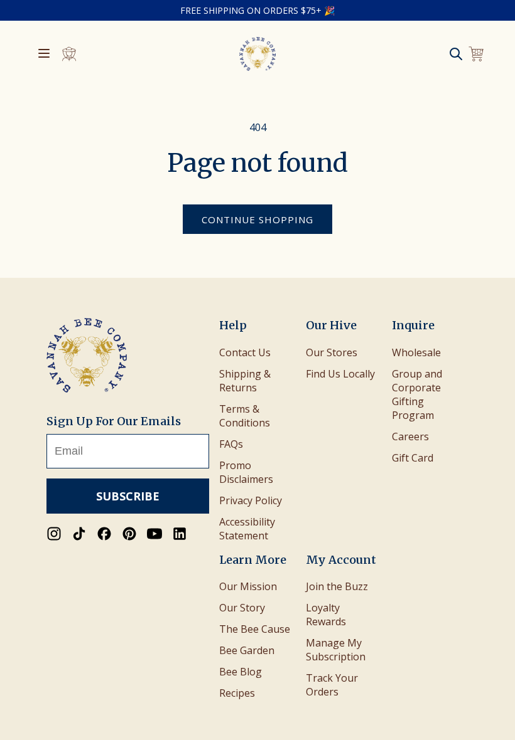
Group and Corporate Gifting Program (417, 394)
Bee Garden (246, 650)
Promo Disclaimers (246, 472)
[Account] (69, 53)
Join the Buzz (337, 586)
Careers (410, 436)
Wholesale (416, 352)
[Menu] (44, 54)
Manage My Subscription (336, 649)
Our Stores (331, 352)
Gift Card (412, 458)
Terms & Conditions (244, 416)
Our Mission (248, 586)
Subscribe (128, 496)
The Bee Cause (254, 629)
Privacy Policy (250, 500)
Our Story (242, 608)
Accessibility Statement (247, 528)
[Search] (456, 53)
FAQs (231, 444)
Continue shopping (257, 219)
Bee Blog (240, 672)
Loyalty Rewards (326, 614)
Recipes (237, 693)
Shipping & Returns (245, 380)
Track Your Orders (332, 685)
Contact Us (245, 352)
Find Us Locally (340, 374)
